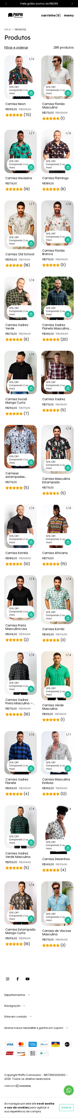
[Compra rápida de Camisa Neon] (31, 93)
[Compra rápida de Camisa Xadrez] (68, 388)
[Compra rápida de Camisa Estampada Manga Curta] (31, 918)
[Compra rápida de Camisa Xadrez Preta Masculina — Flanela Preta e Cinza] (31, 689)
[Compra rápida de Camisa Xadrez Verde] (31, 314)
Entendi (66, 1107)
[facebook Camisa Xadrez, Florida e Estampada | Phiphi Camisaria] (17, 979)
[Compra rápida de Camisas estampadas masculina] (31, 462)
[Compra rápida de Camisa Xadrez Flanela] (31, 768)
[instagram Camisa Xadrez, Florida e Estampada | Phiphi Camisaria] (7, 979)
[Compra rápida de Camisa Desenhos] (68, 848)
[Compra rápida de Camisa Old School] (31, 243)
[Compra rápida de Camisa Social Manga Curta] (31, 388)
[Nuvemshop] (17, 1086)
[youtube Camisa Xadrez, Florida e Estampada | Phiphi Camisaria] (27, 979)
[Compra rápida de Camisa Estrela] (31, 542)
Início (7, 29)
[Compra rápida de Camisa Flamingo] (68, 167)
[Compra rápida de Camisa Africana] (68, 542)
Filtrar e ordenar (16, 47)
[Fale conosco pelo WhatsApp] (69, 1090)
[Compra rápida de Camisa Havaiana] (31, 167)
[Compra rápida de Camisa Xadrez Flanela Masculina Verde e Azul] (68, 314)
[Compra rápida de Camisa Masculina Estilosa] (68, 768)
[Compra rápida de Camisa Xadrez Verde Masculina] (31, 842)
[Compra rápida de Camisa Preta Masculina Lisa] (31, 614)
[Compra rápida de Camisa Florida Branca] (68, 239)
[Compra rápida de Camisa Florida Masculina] (68, 93)
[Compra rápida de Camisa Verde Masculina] (68, 694)
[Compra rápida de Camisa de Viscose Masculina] (68, 920)
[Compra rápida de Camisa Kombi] (68, 618)
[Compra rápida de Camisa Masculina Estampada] (68, 468)
